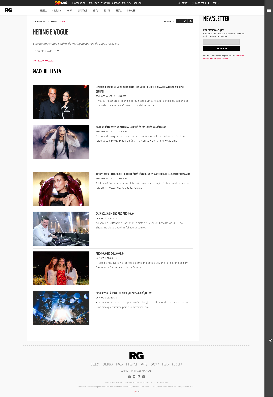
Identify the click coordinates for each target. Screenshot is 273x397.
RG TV (95, 10)
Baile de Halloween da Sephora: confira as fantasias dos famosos (131, 127)
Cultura (56, 10)
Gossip (107, 10)
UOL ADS (137, 3)
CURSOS (116, 3)
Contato (124, 371)
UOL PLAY (126, 3)
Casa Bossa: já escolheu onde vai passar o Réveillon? (124, 293)
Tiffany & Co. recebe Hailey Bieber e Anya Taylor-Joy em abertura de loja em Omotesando (143, 174)
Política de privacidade (141, 371)
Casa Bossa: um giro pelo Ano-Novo (115, 213)
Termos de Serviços (221, 58)
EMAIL (216, 3)
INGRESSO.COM (79, 3)
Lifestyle (82, 10)
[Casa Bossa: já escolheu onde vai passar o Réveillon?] (61, 324)
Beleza (43, 10)
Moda (69, 10)
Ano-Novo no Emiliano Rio (110, 253)
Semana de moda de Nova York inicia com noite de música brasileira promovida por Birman (140, 89)
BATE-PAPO (200, 3)
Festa (119, 10)
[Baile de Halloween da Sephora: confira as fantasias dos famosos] (61, 157)
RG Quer (131, 10)
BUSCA (185, 3)
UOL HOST (94, 3)
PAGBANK (105, 3)
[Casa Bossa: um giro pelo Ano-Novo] (61, 244)
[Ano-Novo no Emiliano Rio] (61, 284)
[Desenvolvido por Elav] (136, 392)
